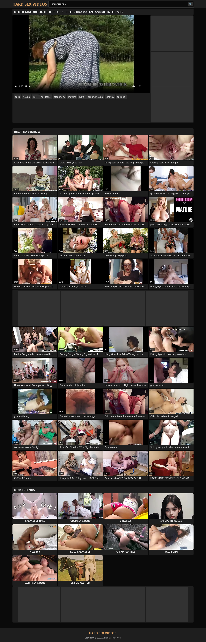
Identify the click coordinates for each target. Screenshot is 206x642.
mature (72, 96)
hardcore (46, 96)
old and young (95, 96)
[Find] (190, 4)
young (26, 96)
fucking (121, 96)
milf (35, 96)
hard (81, 96)
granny (110, 96)
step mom (59, 96)
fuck (17, 96)
